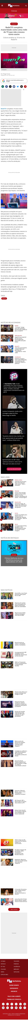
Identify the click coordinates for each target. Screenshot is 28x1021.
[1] (7, 482)
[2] (7, 493)
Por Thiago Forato (5, 74)
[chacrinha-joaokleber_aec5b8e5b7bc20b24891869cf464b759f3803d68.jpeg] (7, 338)
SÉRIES (2, 972)
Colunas (14, 11)
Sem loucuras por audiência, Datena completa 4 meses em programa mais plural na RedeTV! (21, 704)
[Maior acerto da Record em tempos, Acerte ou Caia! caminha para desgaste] (7, 743)
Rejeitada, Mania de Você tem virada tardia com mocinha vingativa (21, 861)
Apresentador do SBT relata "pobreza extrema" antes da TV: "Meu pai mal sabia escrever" (12, 462)
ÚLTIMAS (3, 961)
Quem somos (14, 985)
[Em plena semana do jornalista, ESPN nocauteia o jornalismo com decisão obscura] (7, 852)
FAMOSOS (16, 964)
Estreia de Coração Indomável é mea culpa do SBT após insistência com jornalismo (20, 714)
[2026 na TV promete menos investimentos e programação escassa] (7, 664)
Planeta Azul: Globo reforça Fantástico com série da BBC (20, 614)
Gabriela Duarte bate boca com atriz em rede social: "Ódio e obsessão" (20, 483)
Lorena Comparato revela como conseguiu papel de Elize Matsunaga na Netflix (12, 413)
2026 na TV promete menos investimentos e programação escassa (21, 664)
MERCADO (16, 969)
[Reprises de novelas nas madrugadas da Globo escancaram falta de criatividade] (7, 605)
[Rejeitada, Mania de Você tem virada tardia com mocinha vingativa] (7, 862)
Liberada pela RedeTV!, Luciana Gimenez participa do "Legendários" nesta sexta (21, 350)
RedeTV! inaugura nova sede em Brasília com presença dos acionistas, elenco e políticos (21, 361)
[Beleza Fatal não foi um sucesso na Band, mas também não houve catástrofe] (7, 812)
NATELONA (16, 972)
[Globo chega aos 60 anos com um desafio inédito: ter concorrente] (7, 842)
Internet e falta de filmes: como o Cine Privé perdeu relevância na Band (20, 792)
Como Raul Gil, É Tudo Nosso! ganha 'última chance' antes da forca (21, 900)
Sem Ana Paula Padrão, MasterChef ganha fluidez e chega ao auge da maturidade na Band (21, 763)
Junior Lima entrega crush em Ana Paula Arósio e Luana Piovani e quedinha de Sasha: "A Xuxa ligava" (21, 495)
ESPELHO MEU (4, 974)
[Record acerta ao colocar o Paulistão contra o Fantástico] (7, 645)
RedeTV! (4, 298)
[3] (7, 505)
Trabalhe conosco (14, 999)
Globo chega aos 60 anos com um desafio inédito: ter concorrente (20, 841)
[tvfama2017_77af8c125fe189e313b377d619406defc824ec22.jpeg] (7, 328)
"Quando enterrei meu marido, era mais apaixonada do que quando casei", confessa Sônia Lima (13, 438)
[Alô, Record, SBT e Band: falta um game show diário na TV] (7, 803)
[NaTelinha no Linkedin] (12, 1007)
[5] (7, 527)
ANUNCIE (14, 991)
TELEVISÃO (16, 961)
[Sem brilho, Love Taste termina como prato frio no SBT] (7, 595)
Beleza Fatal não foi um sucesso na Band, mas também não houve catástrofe (20, 812)
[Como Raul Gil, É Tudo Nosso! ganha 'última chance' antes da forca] (7, 901)
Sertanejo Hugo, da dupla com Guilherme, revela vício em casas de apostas (21, 505)
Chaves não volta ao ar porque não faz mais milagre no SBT (21, 693)
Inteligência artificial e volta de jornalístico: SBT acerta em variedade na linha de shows (21, 753)
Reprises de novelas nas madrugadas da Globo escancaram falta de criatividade (20, 604)
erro (25, 86)
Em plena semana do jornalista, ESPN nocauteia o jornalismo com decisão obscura (20, 852)
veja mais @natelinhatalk (14, 469)
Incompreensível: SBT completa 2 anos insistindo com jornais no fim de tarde (21, 654)
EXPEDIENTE (14, 988)
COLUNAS (3, 969)
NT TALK (3, 966)
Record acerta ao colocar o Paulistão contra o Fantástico (20, 644)
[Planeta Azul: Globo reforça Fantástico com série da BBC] (7, 615)
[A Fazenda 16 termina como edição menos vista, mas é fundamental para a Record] (7, 891)
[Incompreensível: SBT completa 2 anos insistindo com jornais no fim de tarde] (7, 654)
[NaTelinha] (14, 6)
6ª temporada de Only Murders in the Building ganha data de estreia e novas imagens (21, 528)
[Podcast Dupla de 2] (16, 1007)
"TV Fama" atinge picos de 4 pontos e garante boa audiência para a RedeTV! (21, 329)
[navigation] (2, 5)
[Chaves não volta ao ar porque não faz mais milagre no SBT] (7, 694)
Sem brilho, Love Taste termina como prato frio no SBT (21, 594)
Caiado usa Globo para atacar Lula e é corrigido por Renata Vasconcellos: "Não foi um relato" (21, 517)
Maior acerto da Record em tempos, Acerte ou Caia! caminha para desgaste (20, 743)
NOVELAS (3, 964)
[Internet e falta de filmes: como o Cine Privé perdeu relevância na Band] (7, 793)
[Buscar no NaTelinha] (26, 6)
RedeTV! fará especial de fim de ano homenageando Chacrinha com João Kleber (20, 339)
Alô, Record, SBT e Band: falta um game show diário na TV (20, 802)
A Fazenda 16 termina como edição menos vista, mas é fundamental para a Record (21, 892)
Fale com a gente (14, 996)
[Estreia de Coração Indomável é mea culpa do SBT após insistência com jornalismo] (7, 714)
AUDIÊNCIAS (17, 966)
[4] (7, 516)
